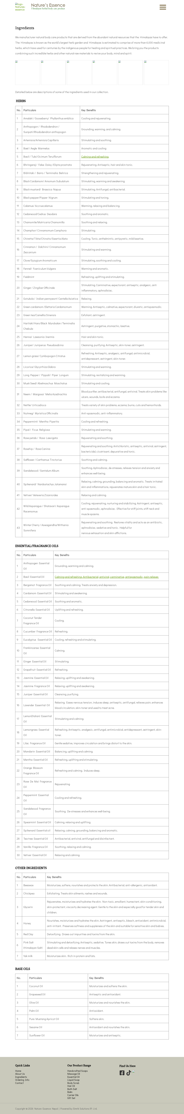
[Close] (181, 3)
